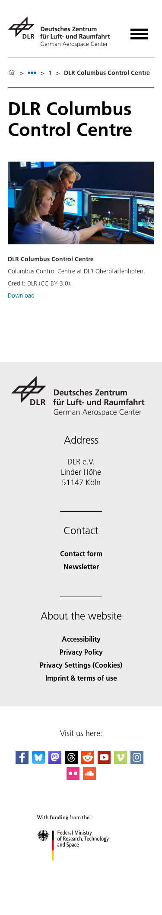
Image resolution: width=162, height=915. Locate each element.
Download (21, 295)
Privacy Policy (81, 651)
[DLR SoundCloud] (89, 777)
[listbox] (32, 72)
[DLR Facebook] (22, 761)
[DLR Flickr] (73, 777)
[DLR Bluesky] (38, 761)
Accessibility (81, 638)
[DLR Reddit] (87, 761)
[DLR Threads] (71, 761)
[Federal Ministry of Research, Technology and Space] (81, 869)
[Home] (12, 72)
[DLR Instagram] (136, 761)
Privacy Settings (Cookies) (81, 664)
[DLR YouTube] (104, 761)
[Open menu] (139, 31)
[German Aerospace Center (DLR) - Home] (62, 31)
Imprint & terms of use (81, 677)
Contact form (81, 553)
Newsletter (81, 566)
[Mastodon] (54, 761)
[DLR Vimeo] (120, 761)
